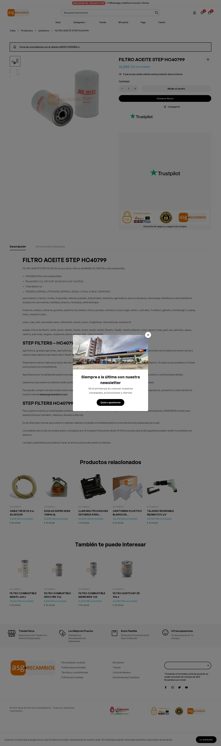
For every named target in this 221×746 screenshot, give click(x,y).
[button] (148, 335)
